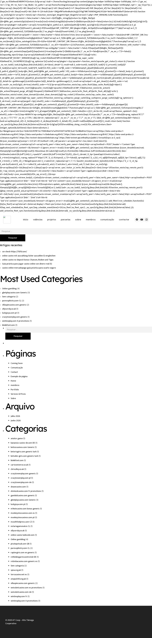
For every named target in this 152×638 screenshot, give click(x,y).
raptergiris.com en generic (22, 552)
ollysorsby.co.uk (9, 309)
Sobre (13, 398)
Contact (14, 372)
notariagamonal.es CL (20, 526)
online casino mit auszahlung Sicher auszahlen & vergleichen (28, 256)
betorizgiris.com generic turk (23, 451)
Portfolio (15, 389)
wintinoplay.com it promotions (15, 321)
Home (13, 381)
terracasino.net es (19, 574)
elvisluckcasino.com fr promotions (26, 491)
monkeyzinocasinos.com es (23, 513)
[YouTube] (141, 219)
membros (15, 385)
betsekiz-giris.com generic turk (24, 456)
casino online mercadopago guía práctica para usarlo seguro (29, 268)
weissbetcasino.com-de (21, 592)
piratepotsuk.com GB (20, 544)
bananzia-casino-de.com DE (23, 443)
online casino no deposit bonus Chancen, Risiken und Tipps (27, 260)
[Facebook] (137, 219)
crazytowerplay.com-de (21, 482)
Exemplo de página (19, 376)
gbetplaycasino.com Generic (14, 292)
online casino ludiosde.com (22, 535)
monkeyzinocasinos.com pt (23, 517)
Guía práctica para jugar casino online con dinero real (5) (27, 264)
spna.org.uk (16, 570)
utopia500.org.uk (18, 579)
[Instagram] (146, 219)
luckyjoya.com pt (9, 313)
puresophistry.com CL (11, 301)
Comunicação (17, 368)
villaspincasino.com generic (14, 305)
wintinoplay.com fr (19, 596)
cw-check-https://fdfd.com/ (14, 251)
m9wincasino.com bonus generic (25, 509)
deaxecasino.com (18, 487)
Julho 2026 (15, 416)
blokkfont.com (8, 325)
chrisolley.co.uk (17, 469)
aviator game (17, 438)
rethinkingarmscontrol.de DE (23, 557)
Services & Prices (18, 394)
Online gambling (9, 288)
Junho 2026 (16, 420)
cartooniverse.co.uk (19, 465)
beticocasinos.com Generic (22, 447)
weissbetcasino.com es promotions (26, 587)
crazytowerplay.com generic (14, 317)
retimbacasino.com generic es (24, 561)
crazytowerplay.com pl (21, 478)
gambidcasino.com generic (22, 495)
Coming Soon (17, 363)
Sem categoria (8, 296)
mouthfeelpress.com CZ (21, 522)
